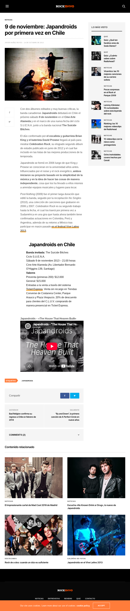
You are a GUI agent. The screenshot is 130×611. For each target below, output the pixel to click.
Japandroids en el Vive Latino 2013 (85, 562)
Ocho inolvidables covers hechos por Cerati (112, 157)
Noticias (8, 20)
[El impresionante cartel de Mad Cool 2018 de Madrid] (34, 477)
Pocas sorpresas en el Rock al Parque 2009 (111, 92)
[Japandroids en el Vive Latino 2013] (96, 535)
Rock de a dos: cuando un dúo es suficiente (26, 562)
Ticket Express (34, 289)
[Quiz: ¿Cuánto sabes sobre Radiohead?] (96, 55)
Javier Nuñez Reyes (13, 42)
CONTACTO (90, 599)
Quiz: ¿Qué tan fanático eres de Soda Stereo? (111, 43)
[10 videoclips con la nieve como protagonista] (96, 139)
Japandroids (27, 381)
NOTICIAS (39, 599)
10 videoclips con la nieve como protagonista (113, 142)
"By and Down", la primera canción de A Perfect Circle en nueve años (65, 417)
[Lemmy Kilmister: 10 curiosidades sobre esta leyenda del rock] (96, 105)
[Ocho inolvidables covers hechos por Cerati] (96, 154)
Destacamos (11, 558)
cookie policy (83, 605)
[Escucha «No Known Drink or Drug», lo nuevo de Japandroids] (96, 477)
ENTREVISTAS (54, 599)
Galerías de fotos (76, 558)
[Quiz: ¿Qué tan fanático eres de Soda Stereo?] (96, 40)
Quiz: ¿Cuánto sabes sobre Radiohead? (110, 58)
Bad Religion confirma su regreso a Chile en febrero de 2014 (22, 417)
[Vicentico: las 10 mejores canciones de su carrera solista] (96, 71)
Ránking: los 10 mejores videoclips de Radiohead (112, 126)
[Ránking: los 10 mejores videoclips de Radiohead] (96, 123)
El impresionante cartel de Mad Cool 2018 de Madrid (31, 505)
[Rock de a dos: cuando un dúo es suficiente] (34, 535)
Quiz (106, 36)
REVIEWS (68, 599)
